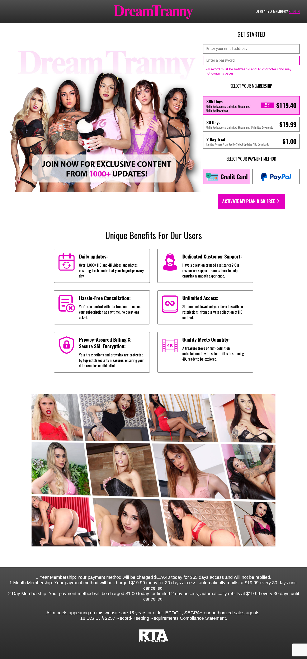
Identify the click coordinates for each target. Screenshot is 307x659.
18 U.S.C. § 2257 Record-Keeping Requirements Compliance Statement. (153, 618)
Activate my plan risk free (249, 201)
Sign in (294, 11)
